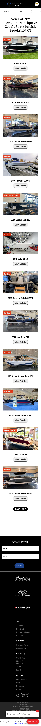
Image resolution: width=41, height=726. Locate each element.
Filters (5, 11)
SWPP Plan (20, 658)
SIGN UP (19, 566)
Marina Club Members (20, 662)
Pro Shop (19, 635)
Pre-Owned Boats (23, 632)
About (18, 667)
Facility (19, 670)
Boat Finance (21, 648)
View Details (20, 68)
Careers (19, 689)
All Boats (19, 625)
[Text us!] (33, 722)
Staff (18, 683)
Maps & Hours (21, 679)
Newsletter (20, 686)
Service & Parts (22, 645)
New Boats (20, 629)
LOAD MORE (20, 509)
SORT (21, 11)
